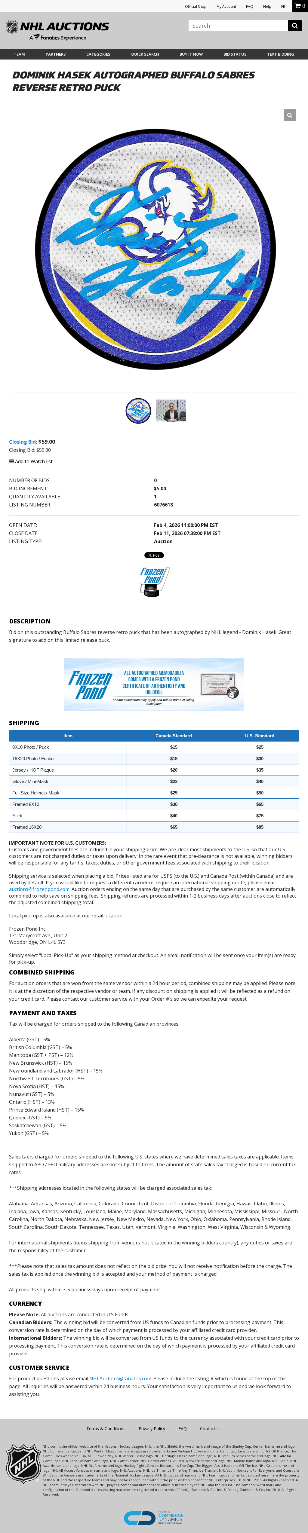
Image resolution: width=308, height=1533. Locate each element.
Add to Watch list (33, 461)
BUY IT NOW (191, 54)
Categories (98, 54)
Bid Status (235, 54)
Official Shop (196, 6)
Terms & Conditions (105, 1428)
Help (267, 6)
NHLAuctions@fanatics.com (120, 1378)
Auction (163, 541)
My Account (226, 6)
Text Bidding (280, 54)
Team (19, 54)
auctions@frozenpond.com (39, 889)
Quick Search (145, 54)
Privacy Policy (152, 1428)
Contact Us (211, 1428)
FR (283, 6)
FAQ (249, 6)
